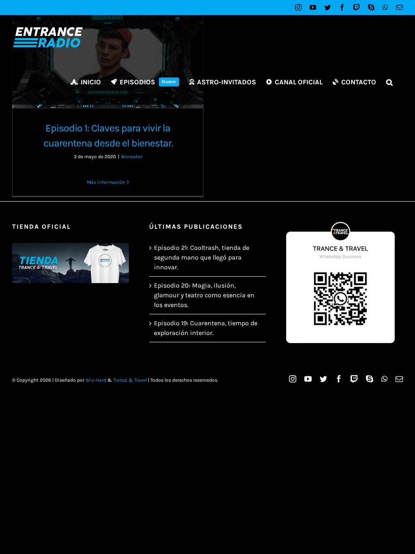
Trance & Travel (130, 380)
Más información (106, 182)
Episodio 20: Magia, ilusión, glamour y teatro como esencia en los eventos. (204, 295)
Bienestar (131, 156)
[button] (389, 82)
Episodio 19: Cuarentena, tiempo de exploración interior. (205, 328)
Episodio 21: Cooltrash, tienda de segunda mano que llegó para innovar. (201, 257)
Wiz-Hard (96, 380)
